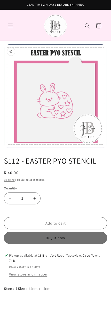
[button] (10, 26)
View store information (28, 274)
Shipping (9, 179)
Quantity (10, 188)
